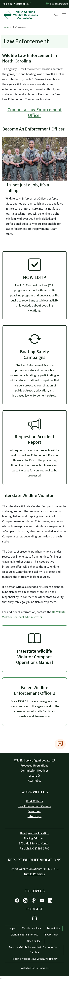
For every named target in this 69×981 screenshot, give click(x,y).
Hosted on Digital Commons (35, 968)
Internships (35, 816)
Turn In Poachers (34, 874)
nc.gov (12, 928)
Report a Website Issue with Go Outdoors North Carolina (34, 950)
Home (6, 27)
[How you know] (30, 3)
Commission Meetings (35, 771)
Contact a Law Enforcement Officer (35, 112)
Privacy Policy (51, 934)
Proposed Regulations (34, 766)
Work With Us (34, 801)
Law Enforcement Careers (34, 806)
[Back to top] (60, 744)
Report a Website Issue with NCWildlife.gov (34, 959)
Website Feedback (31, 928)
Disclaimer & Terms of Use (24, 934)
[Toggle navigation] (64, 15)
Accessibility (53, 928)
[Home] (21, 11)
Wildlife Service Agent (33, 760)
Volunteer (34, 811)
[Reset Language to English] (47, 3)
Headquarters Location (34, 833)
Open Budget (34, 941)
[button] (54, 15)
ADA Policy (34, 781)
